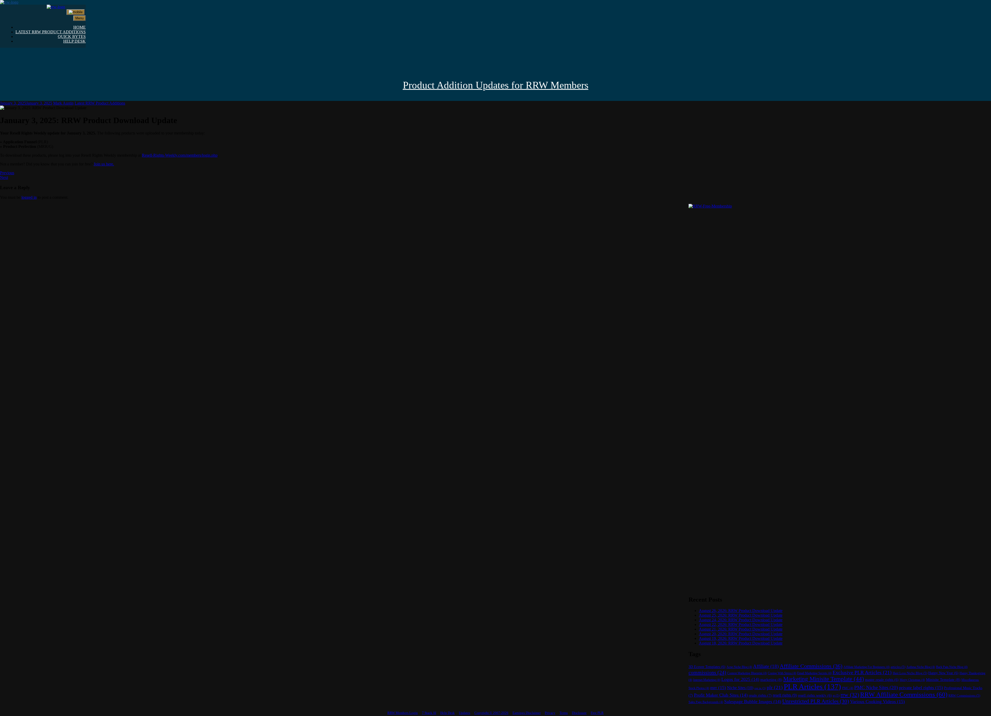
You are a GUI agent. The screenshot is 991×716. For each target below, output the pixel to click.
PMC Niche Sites (876, 687)
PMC (847, 688)
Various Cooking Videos (877, 701)
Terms (564, 713)
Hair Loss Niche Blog (910, 673)
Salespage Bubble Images (752, 701)
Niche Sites (740, 688)
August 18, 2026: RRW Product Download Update (740, 643)
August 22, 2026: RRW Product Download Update (740, 624)
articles (898, 667)
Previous (7, 173)
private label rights (921, 687)
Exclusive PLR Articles (862, 672)
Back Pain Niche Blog (952, 667)
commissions (707, 672)
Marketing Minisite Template (823, 678)
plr (775, 687)
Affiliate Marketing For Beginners (866, 667)
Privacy (550, 713)
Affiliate (766, 666)
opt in (760, 688)
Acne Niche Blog (739, 667)
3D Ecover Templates (707, 667)
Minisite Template (943, 680)
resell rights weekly (815, 695)
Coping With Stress (782, 673)
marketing (771, 680)
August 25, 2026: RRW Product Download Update (740, 615)
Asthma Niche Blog (920, 667)
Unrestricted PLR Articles (815, 701)
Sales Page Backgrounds (706, 702)
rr (836, 695)
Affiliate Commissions (811, 666)
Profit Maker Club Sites (721, 695)
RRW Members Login (402, 713)
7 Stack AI (429, 713)
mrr (718, 687)
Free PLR (597, 713)
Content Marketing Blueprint (747, 673)
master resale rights (882, 680)
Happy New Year (943, 673)
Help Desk (447, 713)
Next (4, 177)
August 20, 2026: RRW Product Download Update (740, 634)
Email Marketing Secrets (814, 673)
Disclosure (579, 713)
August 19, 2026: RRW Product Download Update (740, 638)
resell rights (785, 695)
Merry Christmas (912, 680)
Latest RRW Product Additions (100, 103)
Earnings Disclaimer (527, 713)
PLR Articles (812, 686)
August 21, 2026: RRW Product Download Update (740, 629)
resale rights (760, 695)
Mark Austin (63, 103)
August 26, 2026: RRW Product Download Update (740, 610)
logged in (29, 197)
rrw (850, 695)
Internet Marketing (706, 680)
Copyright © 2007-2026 (491, 713)
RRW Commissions (964, 695)
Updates (464, 713)
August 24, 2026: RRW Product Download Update (740, 620)
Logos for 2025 (740, 679)
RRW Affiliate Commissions (903, 694)
